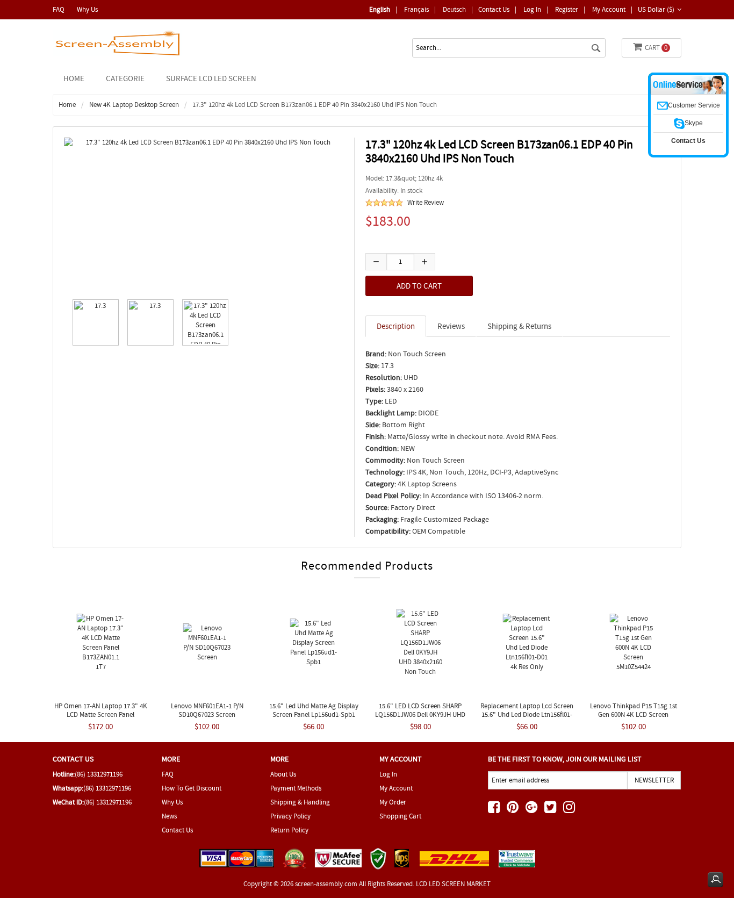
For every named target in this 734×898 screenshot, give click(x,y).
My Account (608, 9)
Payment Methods (295, 788)
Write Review (425, 202)
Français (416, 9)
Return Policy (289, 830)
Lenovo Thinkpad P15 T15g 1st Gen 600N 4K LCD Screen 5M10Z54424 (633, 714)
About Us (283, 774)
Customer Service (694, 105)
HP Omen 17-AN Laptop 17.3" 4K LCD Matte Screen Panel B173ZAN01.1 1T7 (100, 714)
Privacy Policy (290, 816)
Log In (532, 9)
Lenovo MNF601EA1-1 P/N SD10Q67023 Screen (207, 710)
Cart (656, 47)
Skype (694, 123)
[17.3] (93, 322)
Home (73, 78)
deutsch (454, 9)
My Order (392, 802)
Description (396, 326)
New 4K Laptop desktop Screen (134, 104)
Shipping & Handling (300, 802)
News (169, 816)
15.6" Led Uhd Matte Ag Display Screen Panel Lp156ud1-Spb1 (313, 710)
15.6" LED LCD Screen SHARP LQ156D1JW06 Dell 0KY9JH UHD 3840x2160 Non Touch (420, 714)
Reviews (451, 326)
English (379, 9)
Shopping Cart (400, 816)
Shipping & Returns (519, 326)
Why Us (87, 9)
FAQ (58, 9)
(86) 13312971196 (99, 774)
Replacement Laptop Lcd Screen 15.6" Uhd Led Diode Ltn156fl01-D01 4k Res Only (526, 714)
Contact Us (493, 9)
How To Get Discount (191, 788)
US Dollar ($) (656, 9)
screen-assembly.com (326, 883)
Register (566, 9)
